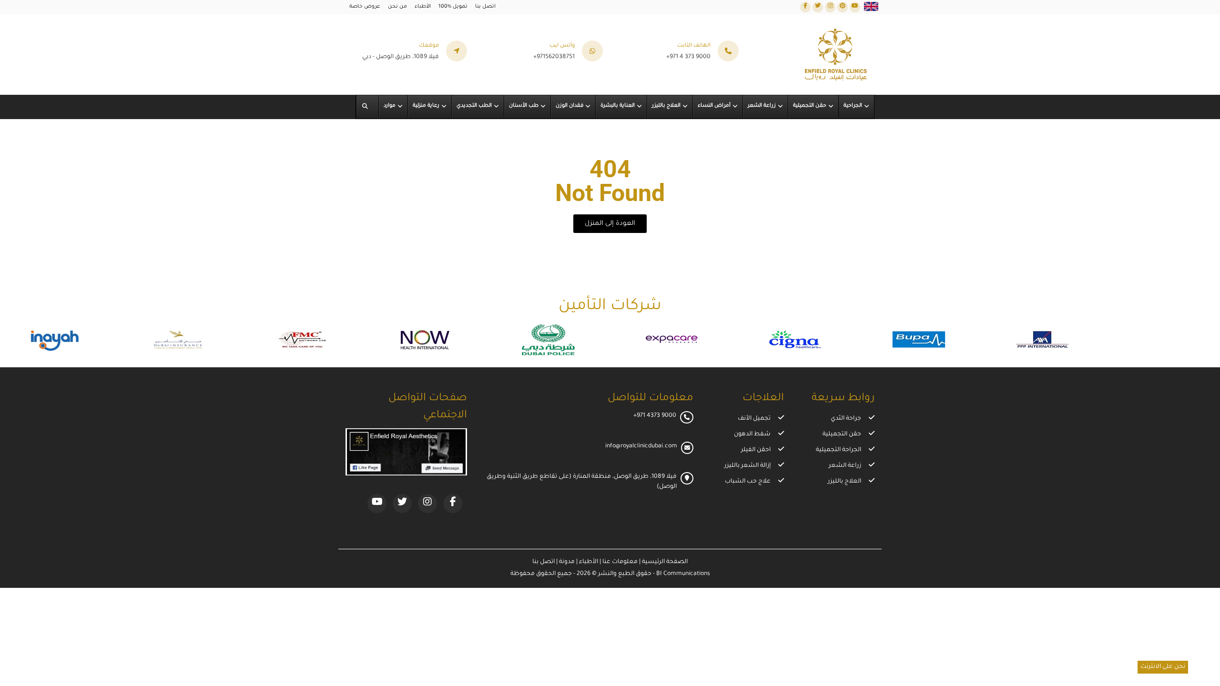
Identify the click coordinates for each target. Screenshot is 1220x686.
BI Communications (683, 574)
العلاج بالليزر (844, 481)
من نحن (397, 7)
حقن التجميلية (842, 434)
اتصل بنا (485, 7)
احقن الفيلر (756, 450)
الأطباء (423, 7)
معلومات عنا (619, 562)
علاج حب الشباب (748, 481)
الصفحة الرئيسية (664, 562)
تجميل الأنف (754, 418)
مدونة (566, 562)
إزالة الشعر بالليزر (747, 466)
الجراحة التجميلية (838, 450)
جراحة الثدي (846, 418)
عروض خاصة (364, 7)
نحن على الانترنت (1162, 667)
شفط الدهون (752, 434)
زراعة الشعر (845, 466)
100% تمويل (453, 7)
